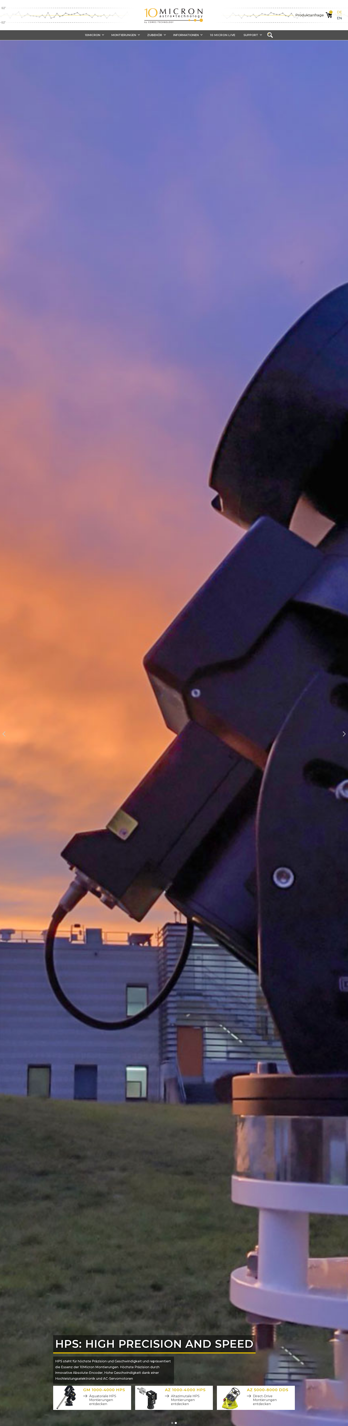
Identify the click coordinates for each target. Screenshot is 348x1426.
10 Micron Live (222, 35)
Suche (271, 35)
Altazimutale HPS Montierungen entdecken (185, 1400)
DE (339, 12)
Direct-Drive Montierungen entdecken (265, 1400)
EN (339, 18)
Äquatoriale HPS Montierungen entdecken (102, 1400)
